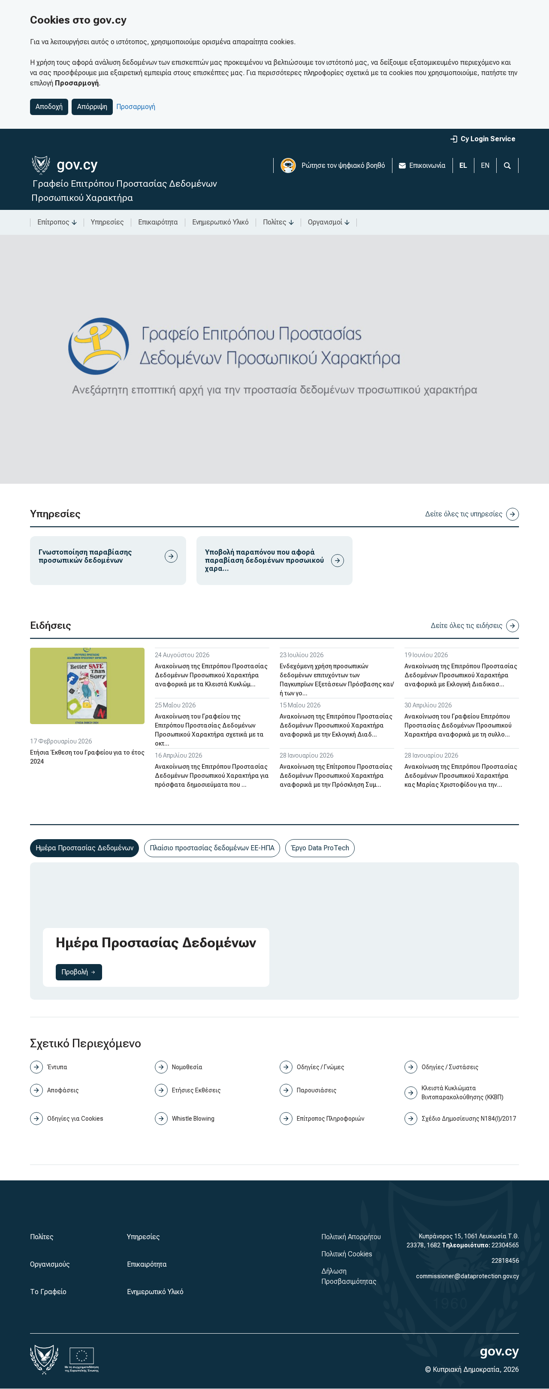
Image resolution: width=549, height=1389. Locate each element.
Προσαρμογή (135, 107)
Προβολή (81, 971)
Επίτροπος (53, 222)
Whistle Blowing (193, 1118)
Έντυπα (57, 1067)
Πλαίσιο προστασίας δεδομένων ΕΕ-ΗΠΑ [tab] (212, 848)
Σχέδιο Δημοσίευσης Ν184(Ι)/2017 (469, 1118)
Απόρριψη (92, 107)
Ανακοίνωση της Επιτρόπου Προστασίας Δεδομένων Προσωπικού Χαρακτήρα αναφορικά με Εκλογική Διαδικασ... (460, 675)
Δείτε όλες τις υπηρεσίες (464, 514)
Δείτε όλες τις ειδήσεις (467, 626)
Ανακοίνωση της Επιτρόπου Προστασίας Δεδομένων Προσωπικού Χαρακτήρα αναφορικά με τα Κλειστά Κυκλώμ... (211, 675)
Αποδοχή (49, 107)
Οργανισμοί (325, 222)
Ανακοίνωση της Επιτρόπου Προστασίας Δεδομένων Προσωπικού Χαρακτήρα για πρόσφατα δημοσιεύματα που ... (212, 775)
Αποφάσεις (63, 1090)
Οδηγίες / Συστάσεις (450, 1067)
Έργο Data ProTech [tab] (320, 848)
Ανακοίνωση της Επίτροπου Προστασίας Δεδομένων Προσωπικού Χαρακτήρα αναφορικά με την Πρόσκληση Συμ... (336, 775)
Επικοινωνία (427, 165)
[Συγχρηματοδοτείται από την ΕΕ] (81, 1360)
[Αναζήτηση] (507, 165)
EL (463, 165)
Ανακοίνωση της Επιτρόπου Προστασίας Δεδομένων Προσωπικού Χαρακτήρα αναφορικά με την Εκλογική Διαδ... (336, 725)
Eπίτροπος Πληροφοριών (330, 1118)
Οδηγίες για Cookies (75, 1118)
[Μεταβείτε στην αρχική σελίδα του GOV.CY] (64, 165)
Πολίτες (275, 222)
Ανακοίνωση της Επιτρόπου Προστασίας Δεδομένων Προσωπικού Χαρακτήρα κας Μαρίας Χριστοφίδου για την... (460, 775)
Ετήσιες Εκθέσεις (196, 1090)
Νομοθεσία (187, 1067)
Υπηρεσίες (107, 222)
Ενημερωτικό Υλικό (220, 222)
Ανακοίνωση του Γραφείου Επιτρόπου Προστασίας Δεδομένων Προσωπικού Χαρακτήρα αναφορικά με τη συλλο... (458, 725)
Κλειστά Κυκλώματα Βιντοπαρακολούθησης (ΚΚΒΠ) (463, 1093)
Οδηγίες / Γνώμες (320, 1067)
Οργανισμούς (50, 1264)
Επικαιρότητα (158, 222)
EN (485, 165)
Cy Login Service (488, 139)
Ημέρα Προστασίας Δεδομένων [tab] (84, 848)
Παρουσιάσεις (317, 1090)
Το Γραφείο (48, 1292)
